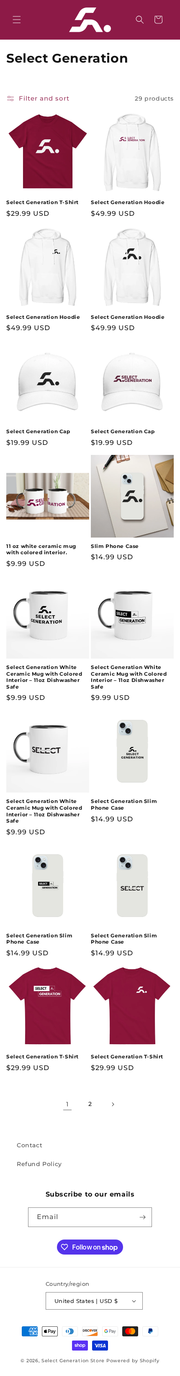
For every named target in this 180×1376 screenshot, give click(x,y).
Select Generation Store (73, 1360)
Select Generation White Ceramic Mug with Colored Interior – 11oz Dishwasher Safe (44, 677)
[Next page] (112, 1104)
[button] (17, 19)
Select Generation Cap (38, 431)
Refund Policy (39, 1164)
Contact (29, 1145)
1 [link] (67, 1104)
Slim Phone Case (115, 546)
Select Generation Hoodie (128, 202)
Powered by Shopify (132, 1360)
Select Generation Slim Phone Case (124, 804)
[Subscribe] (142, 1217)
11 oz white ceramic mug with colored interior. (41, 549)
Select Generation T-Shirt (42, 202)
